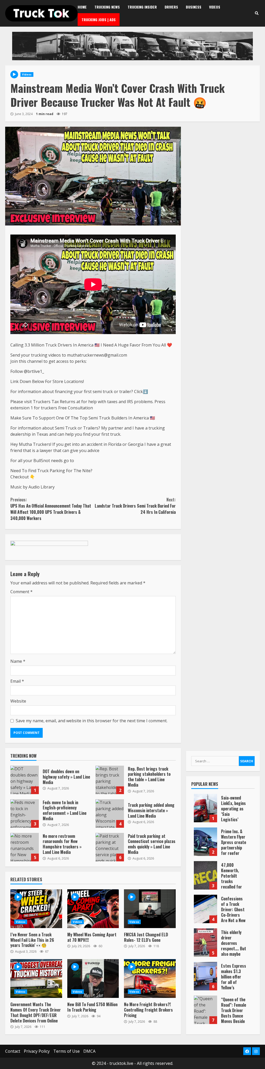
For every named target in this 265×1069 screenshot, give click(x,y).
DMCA (89, 1051)
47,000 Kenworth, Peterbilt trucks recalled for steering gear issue (205, 875)
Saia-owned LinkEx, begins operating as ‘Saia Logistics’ (205, 808)
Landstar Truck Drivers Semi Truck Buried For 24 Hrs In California (135, 505)
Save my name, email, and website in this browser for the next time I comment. (91, 721)
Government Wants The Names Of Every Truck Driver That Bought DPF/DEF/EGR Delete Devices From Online (36, 978)
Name (17, 661)
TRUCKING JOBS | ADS (99, 19)
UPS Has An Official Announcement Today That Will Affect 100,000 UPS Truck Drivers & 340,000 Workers (50, 508)
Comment (21, 591)
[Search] (256, 13)
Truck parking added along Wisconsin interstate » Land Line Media (109, 813)
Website (18, 701)
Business (193, 7)
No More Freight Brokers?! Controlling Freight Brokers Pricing (150, 978)
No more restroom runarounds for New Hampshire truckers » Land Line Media (24, 847)
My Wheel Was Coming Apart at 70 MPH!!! (93, 908)
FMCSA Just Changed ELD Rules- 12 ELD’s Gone (150, 908)
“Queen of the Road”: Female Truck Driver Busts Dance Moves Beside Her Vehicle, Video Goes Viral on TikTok (205, 1010)
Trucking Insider (142, 7)
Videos (214, 7)
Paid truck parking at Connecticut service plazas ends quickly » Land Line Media (109, 847)
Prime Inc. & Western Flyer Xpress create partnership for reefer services (205, 841)
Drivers (171, 7)
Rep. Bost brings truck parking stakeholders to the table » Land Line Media (109, 780)
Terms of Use (66, 1051)
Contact (12, 1051)
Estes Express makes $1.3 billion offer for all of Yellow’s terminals (205, 976)
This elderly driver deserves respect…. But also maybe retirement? (205, 942)
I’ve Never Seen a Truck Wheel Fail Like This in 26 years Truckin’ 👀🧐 (36, 908)
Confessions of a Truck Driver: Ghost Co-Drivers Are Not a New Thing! (205, 909)
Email (17, 681)
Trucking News (107, 7)
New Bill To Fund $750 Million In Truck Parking (93, 978)
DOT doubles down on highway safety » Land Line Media (24, 780)
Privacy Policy (37, 1051)
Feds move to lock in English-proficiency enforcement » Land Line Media (24, 813)
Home (82, 7)
